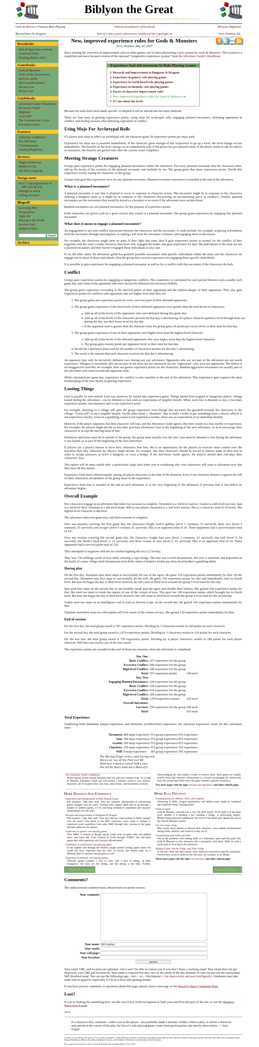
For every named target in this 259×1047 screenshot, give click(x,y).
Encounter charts (29, 124)
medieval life (147, 33)
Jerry (67, 1012)
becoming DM (27, 208)
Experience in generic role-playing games (140, 77)
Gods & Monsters (26, 26)
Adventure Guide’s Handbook (37, 104)
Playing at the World (31, 220)
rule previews (175, 793)
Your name (92, 944)
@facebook (148, 26)
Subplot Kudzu (28, 228)
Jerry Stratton (226, 33)
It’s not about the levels (128, 101)
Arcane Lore (26, 87)
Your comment (89, 894)
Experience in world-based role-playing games (143, 82)
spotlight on (165, 33)
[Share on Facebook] (219, 42)
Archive (23, 242)
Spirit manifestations (32, 82)
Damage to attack (29, 191)
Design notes (26, 178)
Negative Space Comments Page (198, 986)
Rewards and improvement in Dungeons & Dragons (146, 72)
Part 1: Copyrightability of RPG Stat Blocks (35, 185)
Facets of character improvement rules (138, 91)
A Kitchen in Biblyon (32, 137)
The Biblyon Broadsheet (84, 1038)
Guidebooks (26, 98)
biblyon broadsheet (127, 26)
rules (110, 33)
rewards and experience (92, 793)
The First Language (31, 170)
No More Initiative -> (227, 869)
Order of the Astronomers (34, 74)
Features (24, 132)
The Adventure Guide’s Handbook (83, 774)
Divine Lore (26, 91)
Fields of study (163, 808)
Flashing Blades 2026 (32, 57)
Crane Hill (25, 116)
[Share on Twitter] (225, 42)
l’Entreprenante (28, 145)
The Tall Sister (28, 141)
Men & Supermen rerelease (36, 49)
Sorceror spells (28, 78)
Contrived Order (29, 53)
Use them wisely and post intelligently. (188, 976)
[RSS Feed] (239, 42)
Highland (235, 26)
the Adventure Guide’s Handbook (199, 56)
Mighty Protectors (30, 162)
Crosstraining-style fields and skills (173, 835)
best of (101, 33)
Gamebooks (26, 65)
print (119, 33)
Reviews (23, 157)
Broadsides (25, 44)
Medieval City (27, 166)
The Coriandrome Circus (34, 120)
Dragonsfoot (26, 212)
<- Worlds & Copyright (79, 869)
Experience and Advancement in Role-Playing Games (153, 65)
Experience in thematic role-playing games (141, 86)
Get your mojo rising (166, 825)
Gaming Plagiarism (30, 149)
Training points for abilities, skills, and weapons (180, 798)
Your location (90, 957)
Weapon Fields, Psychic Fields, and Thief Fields (180, 848)
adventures (130, 33)
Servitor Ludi (27, 224)
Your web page (89, 953)
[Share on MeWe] (232, 42)
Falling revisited (29, 195)
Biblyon (223, 26)
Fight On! (25, 216)
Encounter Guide (29, 108)
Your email (92, 948)
